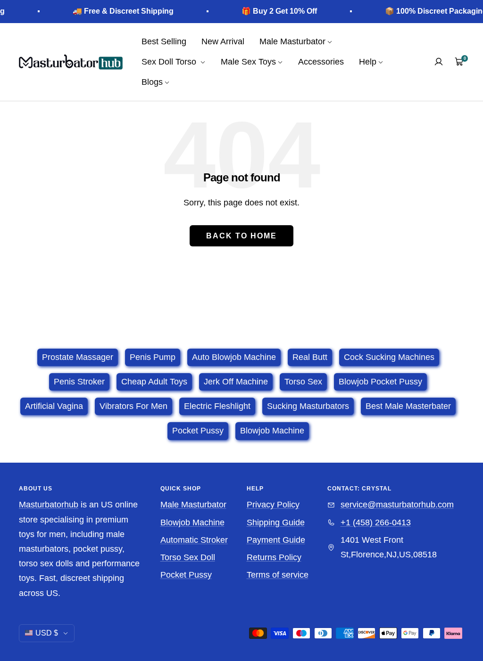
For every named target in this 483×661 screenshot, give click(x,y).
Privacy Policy (273, 504)
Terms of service (277, 574)
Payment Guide (276, 540)
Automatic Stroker (194, 540)
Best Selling (164, 41)
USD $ (46, 633)
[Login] (438, 61)
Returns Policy (274, 557)
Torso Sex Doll (187, 557)
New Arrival (222, 41)
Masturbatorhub (48, 504)
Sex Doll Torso (170, 61)
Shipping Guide (276, 522)
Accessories (321, 61)
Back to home (241, 236)
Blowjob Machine (192, 522)
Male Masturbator (193, 504)
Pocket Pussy (186, 574)
